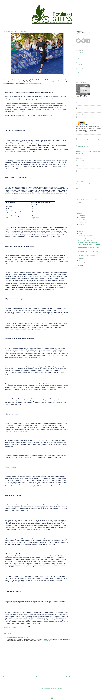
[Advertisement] (32, 671)
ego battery (47, 640)
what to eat (18, 627)
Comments (80, 205)
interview (78, 73)
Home (37, 677)
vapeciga (9, 637)
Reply (8, 644)
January (81, 262)
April (80, 233)
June (80, 229)
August (81, 224)
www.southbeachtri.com (35, 83)
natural (77, 75)
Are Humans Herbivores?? (85, 235)
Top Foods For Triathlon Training (14, 31)
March (80, 258)
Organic (78, 60)
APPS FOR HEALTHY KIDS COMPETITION (89, 245)
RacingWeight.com (31, 81)
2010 (78, 213)
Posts (79, 202)
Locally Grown (79, 58)
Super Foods (79, 64)
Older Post (68, 677)
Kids (77, 56)
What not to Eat (80, 69)
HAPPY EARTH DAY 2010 (85, 240)
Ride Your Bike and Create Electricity (87, 242)
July (80, 226)
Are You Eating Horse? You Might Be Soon (89, 238)
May (80, 231)
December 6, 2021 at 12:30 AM (20, 637)
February (81, 260)
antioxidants (79, 71)
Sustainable (79, 67)
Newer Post (6, 677)
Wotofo (8, 642)
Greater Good (79, 52)
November (81, 217)
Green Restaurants (80, 54)
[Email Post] (29, 626)
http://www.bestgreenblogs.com (52, 688)
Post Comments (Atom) (16, 680)
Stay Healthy (11, 627)
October (81, 219)
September (82, 222)
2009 (78, 265)
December (81, 215)
